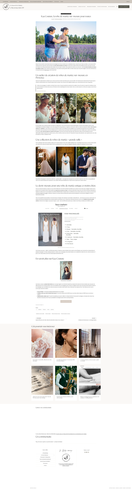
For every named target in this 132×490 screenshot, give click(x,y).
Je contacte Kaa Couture (66, 301)
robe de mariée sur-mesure (65, 313)
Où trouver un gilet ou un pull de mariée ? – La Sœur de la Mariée (50, 441)
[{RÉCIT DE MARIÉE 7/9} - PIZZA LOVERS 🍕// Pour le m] (66, 478)
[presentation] (42, 343)
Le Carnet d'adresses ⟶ (123, 6)
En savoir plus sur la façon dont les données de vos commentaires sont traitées (71, 433)
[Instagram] (126, 1)
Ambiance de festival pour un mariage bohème (87, 319)
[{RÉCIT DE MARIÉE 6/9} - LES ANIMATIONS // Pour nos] (92, 478)
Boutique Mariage (111, 6)
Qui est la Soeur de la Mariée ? (48, 1)
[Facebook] (129, 1)
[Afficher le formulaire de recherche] (117, 7)
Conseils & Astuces (81, 6)
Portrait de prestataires (102, 6)
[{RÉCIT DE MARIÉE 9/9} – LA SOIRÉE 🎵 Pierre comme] (13, 478)
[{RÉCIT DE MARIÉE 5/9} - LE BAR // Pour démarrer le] (119, 478)
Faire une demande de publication (35, 1)
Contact (62, 1)
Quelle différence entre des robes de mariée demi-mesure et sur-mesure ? (50, 319)
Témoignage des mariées (91, 6)
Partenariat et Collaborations (24, 1)
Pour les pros (57, 1)
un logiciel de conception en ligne (61, 190)
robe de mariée (48, 313)
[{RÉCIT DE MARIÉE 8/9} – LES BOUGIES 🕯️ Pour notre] (39, 478)
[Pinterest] (128, 1)
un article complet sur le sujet (41, 193)
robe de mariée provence (56, 313)
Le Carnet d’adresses (44, 455)
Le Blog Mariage (5, 1)
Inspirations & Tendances (72, 6)
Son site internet (63, 280)
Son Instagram (69, 280)
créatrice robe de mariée (40, 313)
